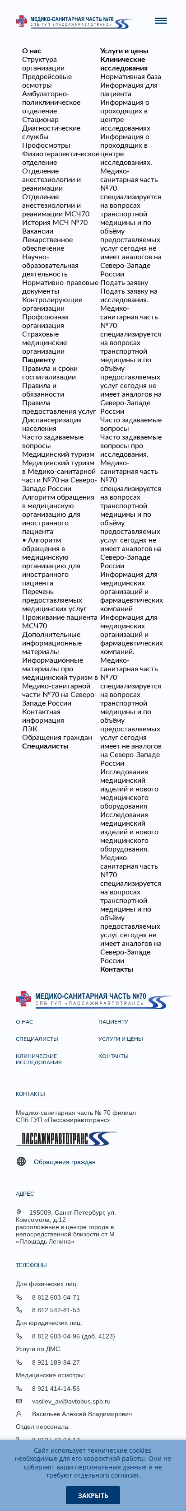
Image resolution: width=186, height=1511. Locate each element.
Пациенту (38, 360)
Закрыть (93, 1495)
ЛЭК (29, 729)
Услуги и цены (124, 51)
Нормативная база (130, 76)
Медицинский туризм (58, 454)
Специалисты (45, 746)
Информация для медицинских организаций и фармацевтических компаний (131, 592)
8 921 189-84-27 (56, 1362)
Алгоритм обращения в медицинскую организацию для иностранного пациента (58, 514)
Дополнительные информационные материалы (52, 643)
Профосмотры (46, 145)
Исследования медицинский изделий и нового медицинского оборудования (129, 789)
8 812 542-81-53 (56, 1310)
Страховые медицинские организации (44, 343)
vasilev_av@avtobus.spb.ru (71, 1401)
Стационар (40, 119)
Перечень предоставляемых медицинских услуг (54, 600)
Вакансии (37, 231)
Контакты (116, 969)
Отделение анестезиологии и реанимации (51, 180)
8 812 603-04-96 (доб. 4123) (73, 1336)
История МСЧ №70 (55, 222)
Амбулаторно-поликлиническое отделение (51, 102)
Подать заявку (124, 282)
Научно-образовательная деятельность (50, 265)
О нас (31, 51)
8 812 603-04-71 (56, 1297)
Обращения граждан (57, 737)
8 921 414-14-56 (56, 1388)
